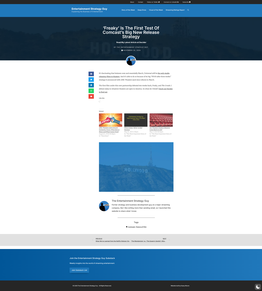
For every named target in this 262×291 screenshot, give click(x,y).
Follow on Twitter (152, 2)
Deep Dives (142, 10)
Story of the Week (128, 10)
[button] (91, 74)
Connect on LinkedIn (170, 2)
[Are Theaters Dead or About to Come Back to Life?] (161, 120)
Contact (140, 2)
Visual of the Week (156, 10)
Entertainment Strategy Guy (89, 8)
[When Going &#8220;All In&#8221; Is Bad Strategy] (135, 120)
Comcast (131, 227)
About (132, 2)
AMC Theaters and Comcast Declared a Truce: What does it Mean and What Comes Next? (109, 130)
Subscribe (186, 2)
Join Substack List (79, 270)
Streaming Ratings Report (175, 10)
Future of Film (141, 227)
